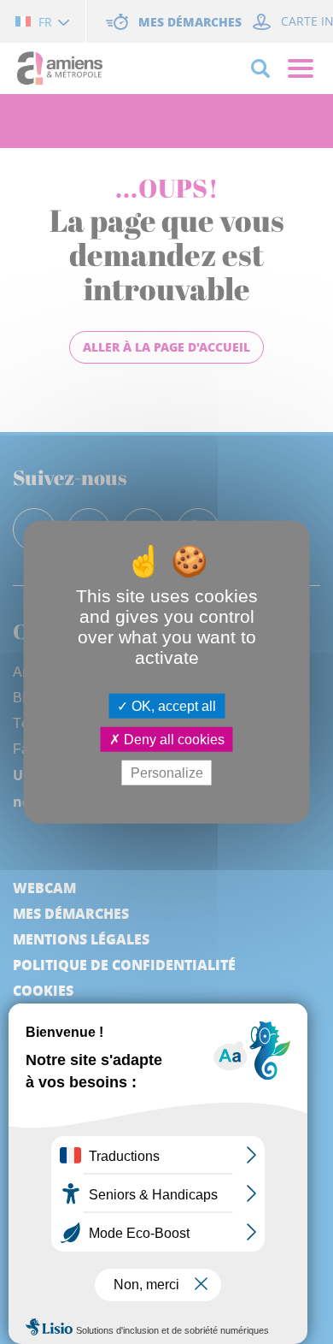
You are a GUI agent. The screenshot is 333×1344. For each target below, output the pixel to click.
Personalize (167, 773)
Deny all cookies (172, 738)
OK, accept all (172, 705)
